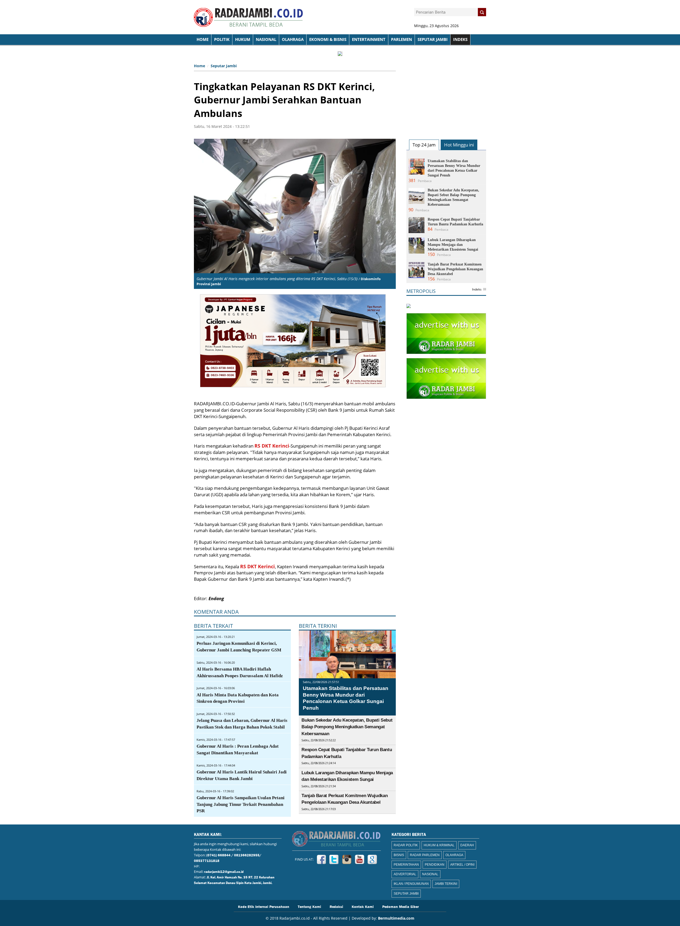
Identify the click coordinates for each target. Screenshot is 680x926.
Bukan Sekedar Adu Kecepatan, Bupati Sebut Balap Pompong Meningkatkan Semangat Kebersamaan (346, 727)
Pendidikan (434, 864)
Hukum (242, 39)
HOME (203, 39)
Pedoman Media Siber (400, 906)
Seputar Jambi (433, 39)
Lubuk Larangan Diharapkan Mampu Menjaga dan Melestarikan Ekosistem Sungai (453, 244)
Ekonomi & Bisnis (327, 39)
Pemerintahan (406, 864)
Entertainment (368, 39)
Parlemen (401, 39)
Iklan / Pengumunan (411, 884)
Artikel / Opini (462, 864)
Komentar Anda (216, 611)
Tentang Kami (309, 906)
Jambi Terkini (446, 884)
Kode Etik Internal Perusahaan (263, 906)
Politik (222, 39)
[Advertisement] (446, 94)
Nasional (266, 39)
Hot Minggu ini (459, 145)
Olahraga (293, 39)
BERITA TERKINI (318, 625)
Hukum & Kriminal (439, 845)
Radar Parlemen (425, 855)
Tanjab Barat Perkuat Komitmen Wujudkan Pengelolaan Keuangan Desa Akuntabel (455, 269)
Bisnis (399, 855)
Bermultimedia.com (396, 918)
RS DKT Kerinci (271, 446)
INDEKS (460, 39)
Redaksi (336, 906)
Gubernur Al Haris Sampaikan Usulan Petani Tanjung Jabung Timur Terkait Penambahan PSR (240, 804)
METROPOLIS (421, 291)
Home (199, 65)
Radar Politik (406, 845)
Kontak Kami (363, 906)
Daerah (467, 845)
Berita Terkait (213, 625)
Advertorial (405, 874)
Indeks (477, 290)
